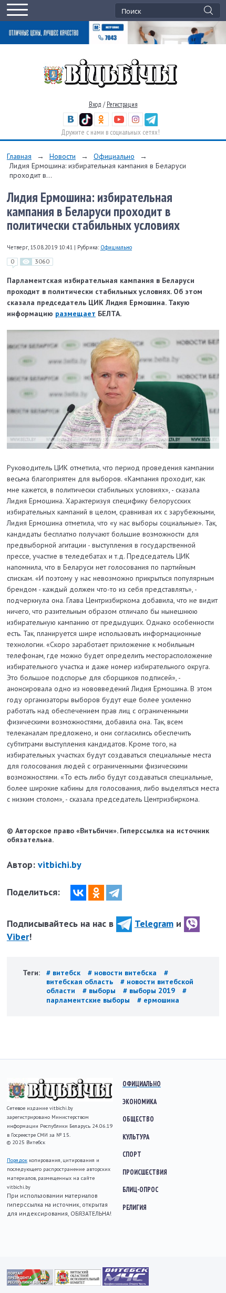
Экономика (139, 1101)
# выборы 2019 (150, 990)
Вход (95, 104)
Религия (134, 1207)
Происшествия (144, 1172)
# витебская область (107, 977)
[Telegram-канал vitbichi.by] (151, 123)
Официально (114, 156)
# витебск (64, 972)
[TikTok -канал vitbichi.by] (86, 123)
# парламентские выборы (116, 995)
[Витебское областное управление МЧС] (125, 1283)
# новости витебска (123, 972)
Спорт (131, 1154)
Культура (135, 1137)
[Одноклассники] (96, 893)
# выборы (100, 990)
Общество (138, 1119)
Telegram (154, 923)
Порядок (17, 1160)
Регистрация (122, 104)
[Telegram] (114, 893)
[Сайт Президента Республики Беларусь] (31, 1283)
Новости (62, 156)
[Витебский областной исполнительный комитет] (78, 1283)
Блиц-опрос (140, 1189)
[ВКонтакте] (78, 893)
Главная (19, 156)
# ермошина (158, 1000)
